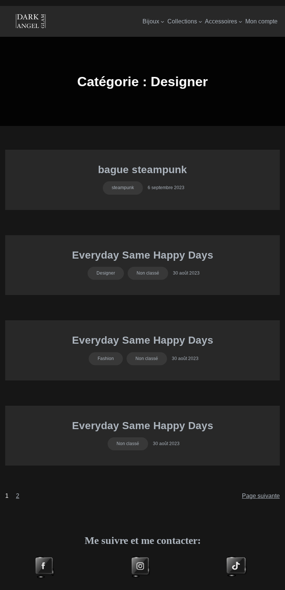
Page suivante (261, 496)
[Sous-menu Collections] (200, 21)
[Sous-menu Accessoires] (240, 21)
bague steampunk (142, 169)
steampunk (123, 187)
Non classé (148, 273)
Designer (105, 273)
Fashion (106, 358)
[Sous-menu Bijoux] (162, 21)
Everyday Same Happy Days (142, 255)
